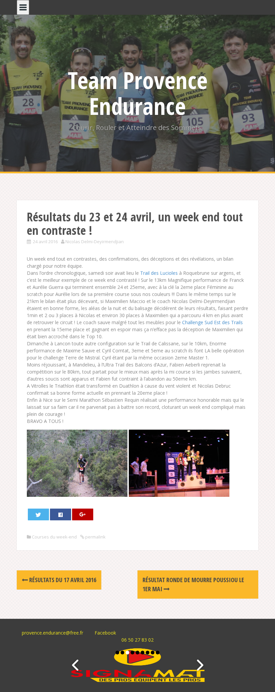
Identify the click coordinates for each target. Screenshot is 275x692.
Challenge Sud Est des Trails (212, 322)
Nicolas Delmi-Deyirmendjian (94, 242)
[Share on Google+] (83, 514)
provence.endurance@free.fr (52, 633)
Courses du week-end (54, 537)
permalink (95, 537)
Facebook (105, 633)
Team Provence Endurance (138, 93)
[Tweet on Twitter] (38, 514)
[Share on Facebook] (60, 514)
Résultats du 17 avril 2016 (62, 580)
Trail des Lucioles (159, 273)
